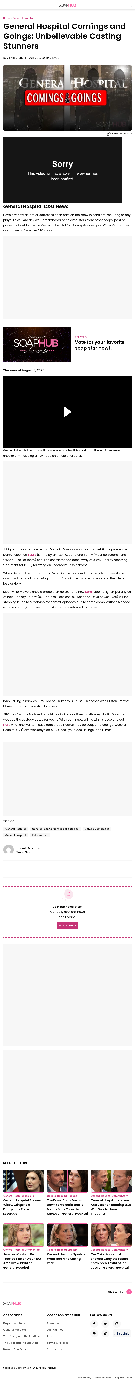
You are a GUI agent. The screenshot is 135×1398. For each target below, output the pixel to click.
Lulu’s (32, 555)
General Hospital (15, 829)
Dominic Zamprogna (97, 829)
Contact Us (54, 1349)
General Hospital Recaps (62, 1196)
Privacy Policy (84, 1377)
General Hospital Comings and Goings (55, 829)
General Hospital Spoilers (18, 1196)
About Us (53, 1323)
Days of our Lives (14, 1323)
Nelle (6, 725)
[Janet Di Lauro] (9, 850)
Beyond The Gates (15, 1349)
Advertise (53, 1336)
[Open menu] (4, 5)
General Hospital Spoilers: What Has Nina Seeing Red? (66, 1258)
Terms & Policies (57, 1343)
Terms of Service (103, 1377)
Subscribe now (67, 925)
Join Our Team (56, 1330)
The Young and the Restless (21, 1336)
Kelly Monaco (40, 835)
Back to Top (115, 1292)
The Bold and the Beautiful (20, 1343)
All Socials (121, 1333)
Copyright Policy (123, 1377)
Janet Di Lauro (16, 58)
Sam (88, 592)
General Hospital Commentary (109, 1196)
